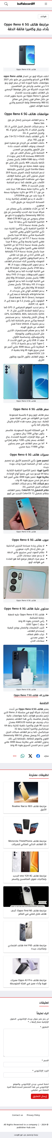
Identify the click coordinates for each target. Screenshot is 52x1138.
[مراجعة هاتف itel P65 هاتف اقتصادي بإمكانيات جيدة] (26, 937)
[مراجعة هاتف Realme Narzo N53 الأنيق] (26, 797)
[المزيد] (15, 756)
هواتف (43, 16)
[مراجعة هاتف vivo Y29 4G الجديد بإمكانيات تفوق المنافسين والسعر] (26, 867)
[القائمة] (46, 4)
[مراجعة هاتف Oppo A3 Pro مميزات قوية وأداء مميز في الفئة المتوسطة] (26, 971)
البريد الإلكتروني (40, 1070)
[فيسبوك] (38, 756)
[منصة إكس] (30, 756)
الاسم (45, 1060)
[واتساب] (22, 756)
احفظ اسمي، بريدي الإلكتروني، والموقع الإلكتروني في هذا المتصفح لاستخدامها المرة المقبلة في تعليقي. (28, 1087)
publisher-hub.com (26, 1127)
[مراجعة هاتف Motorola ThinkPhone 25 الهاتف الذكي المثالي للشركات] (26, 832)
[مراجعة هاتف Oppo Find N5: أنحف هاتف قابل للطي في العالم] (26, 902)
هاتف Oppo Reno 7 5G (26, 695)
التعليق (44, 1027)
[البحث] (6, 4)
